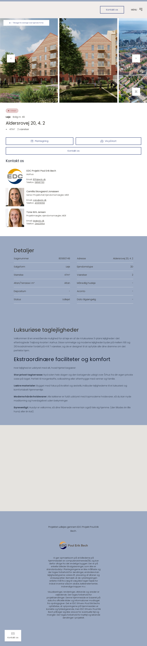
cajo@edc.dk (39, 200)
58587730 (39, 182)
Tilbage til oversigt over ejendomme (28, 23)
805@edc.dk (39, 179)
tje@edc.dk (38, 221)
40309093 (40, 203)
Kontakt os (112, 9)
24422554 (40, 224)
